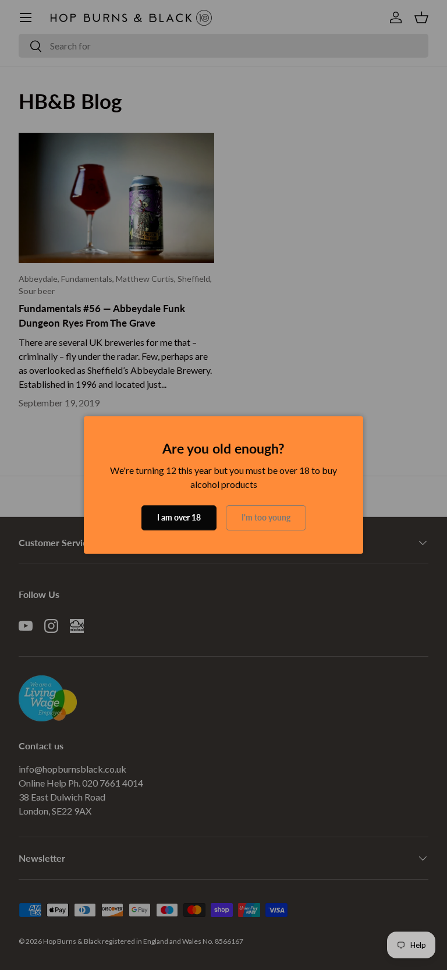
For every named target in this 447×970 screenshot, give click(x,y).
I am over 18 (179, 517)
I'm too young (266, 517)
